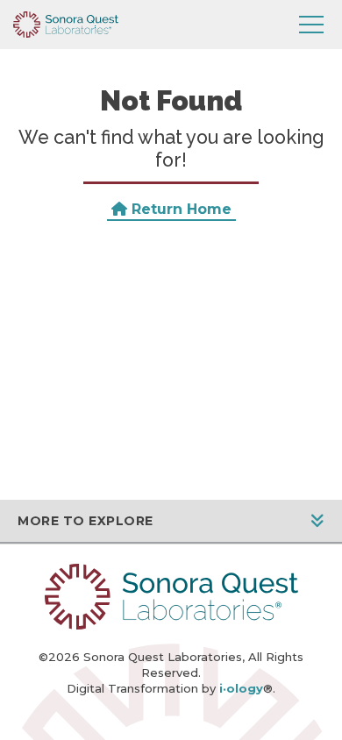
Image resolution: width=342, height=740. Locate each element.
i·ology (241, 688)
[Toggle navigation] (311, 24)
